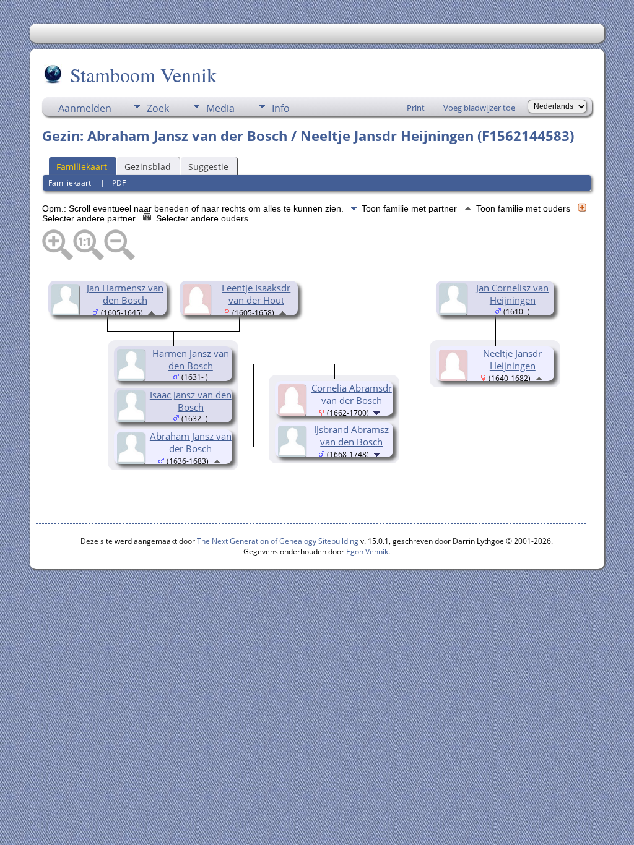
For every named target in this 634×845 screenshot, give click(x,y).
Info (281, 108)
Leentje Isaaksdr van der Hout (256, 293)
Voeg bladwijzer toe (479, 107)
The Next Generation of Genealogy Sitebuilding (277, 541)
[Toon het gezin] (377, 412)
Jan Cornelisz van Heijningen (512, 293)
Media (220, 108)
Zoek (158, 108)
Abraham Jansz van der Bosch (191, 442)
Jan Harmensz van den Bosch (125, 293)
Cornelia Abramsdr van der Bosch (351, 394)
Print (416, 107)
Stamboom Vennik (143, 74)
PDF (119, 183)
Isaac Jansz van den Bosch (191, 400)
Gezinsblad (147, 167)
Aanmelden (84, 108)
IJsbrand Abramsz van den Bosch (351, 435)
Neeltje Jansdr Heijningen (512, 359)
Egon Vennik (367, 551)
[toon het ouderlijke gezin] (151, 312)
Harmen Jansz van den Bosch (190, 359)
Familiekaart (81, 167)
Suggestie (208, 167)
